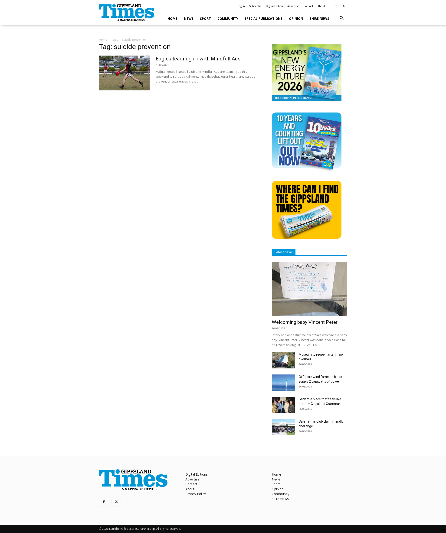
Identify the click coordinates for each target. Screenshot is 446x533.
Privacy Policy (195, 494)
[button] (341, 19)
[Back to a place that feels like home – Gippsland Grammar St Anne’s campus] (283, 405)
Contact (308, 6)
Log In (241, 6)
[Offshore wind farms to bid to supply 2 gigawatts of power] (283, 382)
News (188, 18)
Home (172, 18)
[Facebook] (335, 6)
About (321, 6)
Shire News (319, 18)
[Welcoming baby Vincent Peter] (309, 289)
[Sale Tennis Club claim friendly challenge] (283, 427)
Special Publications (263, 18)
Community (227, 18)
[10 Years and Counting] (306, 169)
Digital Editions (196, 474)
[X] (343, 6)
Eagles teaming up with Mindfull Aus (198, 59)
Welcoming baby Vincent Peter (305, 322)
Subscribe (255, 6)
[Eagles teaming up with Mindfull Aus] (124, 73)
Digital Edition (274, 6)
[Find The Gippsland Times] (306, 237)
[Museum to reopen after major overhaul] (283, 360)
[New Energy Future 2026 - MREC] (306, 101)
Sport (205, 18)
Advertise (293, 6)
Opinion (296, 18)
